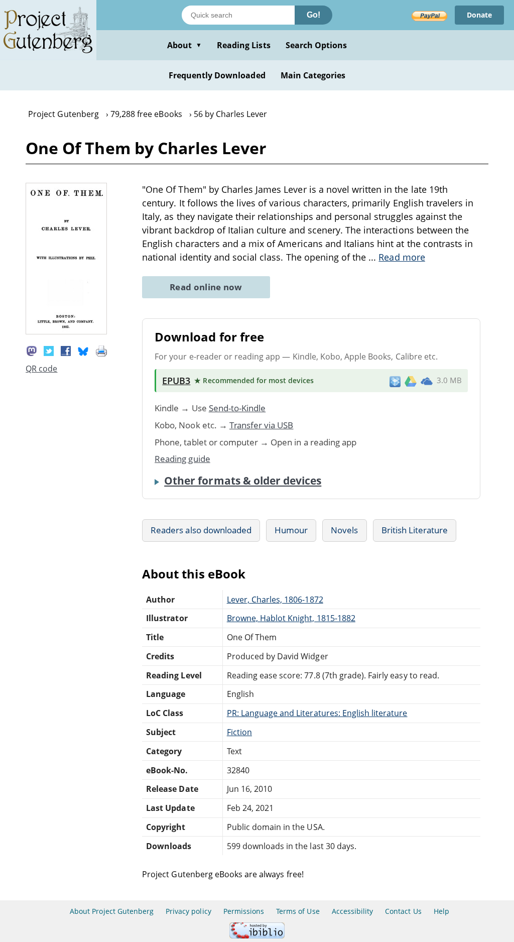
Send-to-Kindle (237, 408)
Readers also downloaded (201, 530)
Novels (344, 530)
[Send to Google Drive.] (411, 381)
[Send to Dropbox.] (395, 381)
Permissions (243, 911)
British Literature (414, 530)
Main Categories (313, 75)
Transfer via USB (261, 425)
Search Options (316, 45)
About (184, 45)
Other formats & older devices (242, 481)
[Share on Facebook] (66, 350)
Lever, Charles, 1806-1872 (275, 599)
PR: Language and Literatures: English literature (317, 713)
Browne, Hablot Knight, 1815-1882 (291, 618)
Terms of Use (297, 911)
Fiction (239, 732)
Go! (313, 15)
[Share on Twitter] (49, 350)
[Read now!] (66, 331)
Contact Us (403, 911)
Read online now (206, 287)
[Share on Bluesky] (83, 350)
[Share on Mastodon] (32, 350)
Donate (479, 15)
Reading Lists (244, 45)
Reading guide (182, 458)
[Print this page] (101, 350)
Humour (291, 530)
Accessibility (352, 911)
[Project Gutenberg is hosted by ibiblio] (257, 935)
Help (441, 911)
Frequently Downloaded (217, 75)
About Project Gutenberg (112, 911)
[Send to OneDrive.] (427, 380)
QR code (41, 368)
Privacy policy (188, 911)
